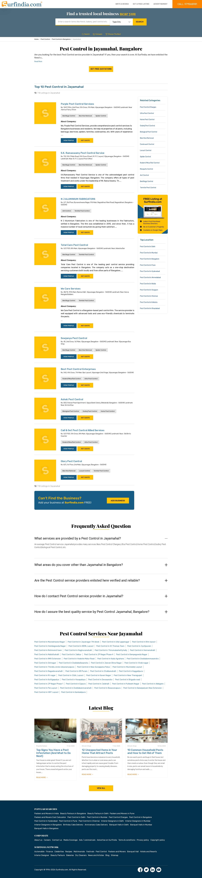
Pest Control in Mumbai (148, 253)
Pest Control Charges (148, 107)
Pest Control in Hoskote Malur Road (79, 659)
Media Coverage (70, 840)
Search (139, 22)
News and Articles (96, 855)
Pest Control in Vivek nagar (136, 663)
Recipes (68, 851)
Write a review (122, 4)
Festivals (90, 851)
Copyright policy (157, 840)
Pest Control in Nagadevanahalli (48, 671)
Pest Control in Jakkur (71, 654)
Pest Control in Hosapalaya (73, 679)
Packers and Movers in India (46, 813)
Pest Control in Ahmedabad (150, 277)
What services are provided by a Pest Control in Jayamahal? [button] (77, 538)
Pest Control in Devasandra (100, 679)
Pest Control (45, 39)
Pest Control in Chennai (149, 296)
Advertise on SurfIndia (107, 840)
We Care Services (71, 288)
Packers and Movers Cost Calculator (50, 817)
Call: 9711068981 (187, 4)
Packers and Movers (117, 851)
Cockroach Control (147, 144)
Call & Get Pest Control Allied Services (82, 430)
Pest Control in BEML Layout (81, 646)
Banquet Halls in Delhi (119, 825)
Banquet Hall (133, 851)
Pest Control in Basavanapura (107, 688)
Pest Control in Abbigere (152, 684)
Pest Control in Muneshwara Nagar (49, 642)
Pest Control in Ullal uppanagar (115, 642)
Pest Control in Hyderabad (150, 271)
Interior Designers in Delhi (112, 821)
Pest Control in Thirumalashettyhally (111, 650)
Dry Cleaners (81, 855)
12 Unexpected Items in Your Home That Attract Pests (99, 751)
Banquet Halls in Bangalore (46, 828)
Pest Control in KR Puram (76, 671)
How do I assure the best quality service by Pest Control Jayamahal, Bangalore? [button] (91, 612)
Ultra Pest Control (91, 379)
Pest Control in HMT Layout (46, 692)
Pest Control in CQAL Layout (70, 675)
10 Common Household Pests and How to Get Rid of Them (145, 751)
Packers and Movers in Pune (122, 813)
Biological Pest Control (71, 411)
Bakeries (70, 855)
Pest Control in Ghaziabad (150, 308)
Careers (47, 840)
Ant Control (67, 211)
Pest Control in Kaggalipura (131, 671)
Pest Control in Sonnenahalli (142, 650)
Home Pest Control (108, 411)
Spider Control (101, 116)
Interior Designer (41, 855)
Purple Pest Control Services (77, 104)
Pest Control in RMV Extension (47, 659)
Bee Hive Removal (85, 116)
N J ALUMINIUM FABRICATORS (78, 199)
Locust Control (84, 471)
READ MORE (41, 778)
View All (101, 788)
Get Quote (85, 140)
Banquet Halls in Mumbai (141, 825)
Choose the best (114, 34)
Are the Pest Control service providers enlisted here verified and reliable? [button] (87, 580)
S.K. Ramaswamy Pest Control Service (82, 153)
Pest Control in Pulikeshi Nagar (125, 684)
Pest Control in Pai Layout (45, 688)
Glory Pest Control (71, 461)
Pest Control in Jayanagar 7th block (83, 642)
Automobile (39, 851)
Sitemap (114, 855)
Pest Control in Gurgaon (149, 290)
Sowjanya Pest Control (74, 338)
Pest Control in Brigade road (127, 679)
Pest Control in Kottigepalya (46, 679)
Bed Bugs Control (69, 116)
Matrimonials (79, 851)
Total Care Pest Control (74, 245)
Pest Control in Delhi (147, 247)
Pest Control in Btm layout (143, 642)
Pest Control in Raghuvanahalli (78, 650)
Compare (98, 34)
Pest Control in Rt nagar (45, 675)
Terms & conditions (126, 840)
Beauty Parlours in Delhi (98, 813)
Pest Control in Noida (148, 284)
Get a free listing (141, 4)
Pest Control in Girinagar (45, 663)
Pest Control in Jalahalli (98, 684)
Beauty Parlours (58, 855)
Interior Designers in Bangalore (48, 825)
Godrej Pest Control (90, 411)
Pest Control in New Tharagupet (128, 675)
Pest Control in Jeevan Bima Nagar (106, 663)
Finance (49, 851)
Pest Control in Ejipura (76, 684)
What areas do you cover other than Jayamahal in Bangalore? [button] (78, 565)
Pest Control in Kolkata (148, 302)
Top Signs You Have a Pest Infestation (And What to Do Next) (53, 753)
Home (36, 39)
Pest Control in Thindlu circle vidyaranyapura (54, 667)
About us (38, 840)
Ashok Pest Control (72, 399)
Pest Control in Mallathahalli (46, 654)
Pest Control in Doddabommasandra (143, 659)
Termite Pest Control (82, 211)
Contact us (57, 840)
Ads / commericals (87, 840)
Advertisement (160, 4)
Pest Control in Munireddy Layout (127, 667)
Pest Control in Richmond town (48, 650)
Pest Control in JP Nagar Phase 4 (98, 654)
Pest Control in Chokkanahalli (103, 671)
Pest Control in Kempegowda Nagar (131, 654)
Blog (107, 855)
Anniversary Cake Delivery (96, 825)
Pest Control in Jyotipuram (139, 646)
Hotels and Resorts (148, 851)
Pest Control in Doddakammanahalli (76, 688)
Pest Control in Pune (147, 265)
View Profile (68, 140)
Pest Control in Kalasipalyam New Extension (142, 688)
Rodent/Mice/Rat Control (72, 379)
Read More (38, 61)
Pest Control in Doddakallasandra (73, 663)
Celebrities (59, 851)
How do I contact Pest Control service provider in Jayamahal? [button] (78, 596)
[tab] (101, 545)
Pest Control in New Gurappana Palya (93, 667)
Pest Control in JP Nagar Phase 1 (48, 684)
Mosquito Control (146, 169)
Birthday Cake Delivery (73, 825)
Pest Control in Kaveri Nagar (98, 675)
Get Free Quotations (101, 69)
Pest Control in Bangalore (61, 39)
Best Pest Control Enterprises (78, 369)
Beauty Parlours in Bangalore (73, 813)
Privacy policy (143, 840)
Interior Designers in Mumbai (137, 821)
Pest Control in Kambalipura (73, 692)
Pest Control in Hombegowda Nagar (50, 646)
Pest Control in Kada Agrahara (110, 659)
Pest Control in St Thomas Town (110, 646)
